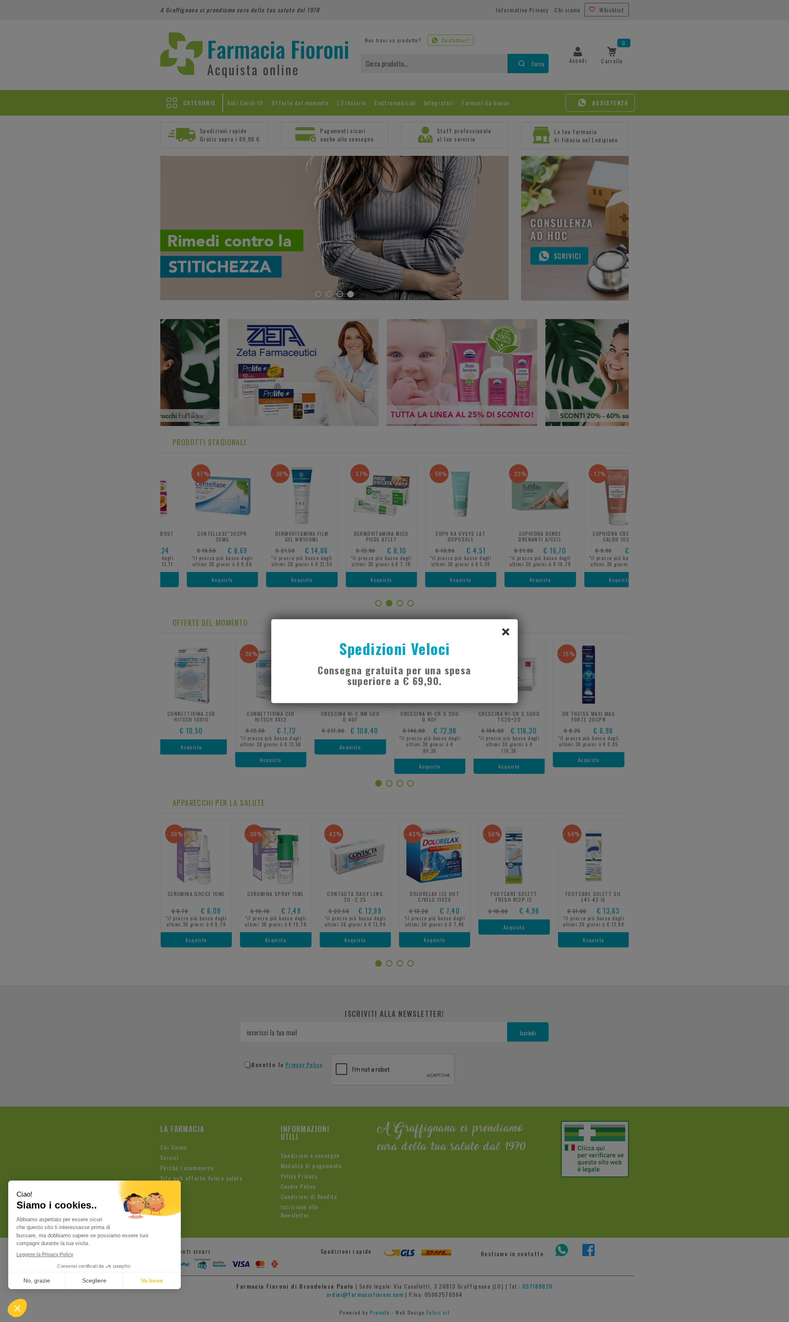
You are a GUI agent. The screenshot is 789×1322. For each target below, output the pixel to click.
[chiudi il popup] (505, 631)
